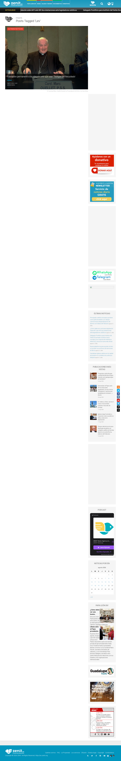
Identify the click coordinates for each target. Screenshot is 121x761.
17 (92, 585)
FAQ (58, 753)
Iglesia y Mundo (47, 3)
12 (98, 582)
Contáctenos (109, 753)
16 (112, 582)
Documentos (57, 3)
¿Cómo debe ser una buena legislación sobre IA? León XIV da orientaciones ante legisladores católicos (101, 330)
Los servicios (75, 753)
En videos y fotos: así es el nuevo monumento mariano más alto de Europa (105, 404)
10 (92, 582)
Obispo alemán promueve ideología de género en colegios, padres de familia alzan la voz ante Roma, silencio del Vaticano (106, 430)
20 (102, 585)
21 (105, 585)
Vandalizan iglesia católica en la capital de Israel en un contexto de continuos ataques (101, 355)
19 (98, 585)
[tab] (96, 709)
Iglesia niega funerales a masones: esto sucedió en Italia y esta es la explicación (106, 416)
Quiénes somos (50, 753)
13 (102, 582)
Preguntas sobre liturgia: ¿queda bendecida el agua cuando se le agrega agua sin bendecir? (105, 376)
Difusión (84, 753)
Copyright (101, 753)
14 (105, 582)
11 (95, 582)
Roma (39, 3)
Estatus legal (92, 753)
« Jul (91, 597)
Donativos (66, 3)
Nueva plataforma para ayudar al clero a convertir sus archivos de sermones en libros (101, 348)
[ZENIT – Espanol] (15, 3)
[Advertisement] (102, 122)
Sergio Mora (11, 85)
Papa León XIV (31, 3)
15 (109, 582)
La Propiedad (65, 753)
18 (95, 585)
